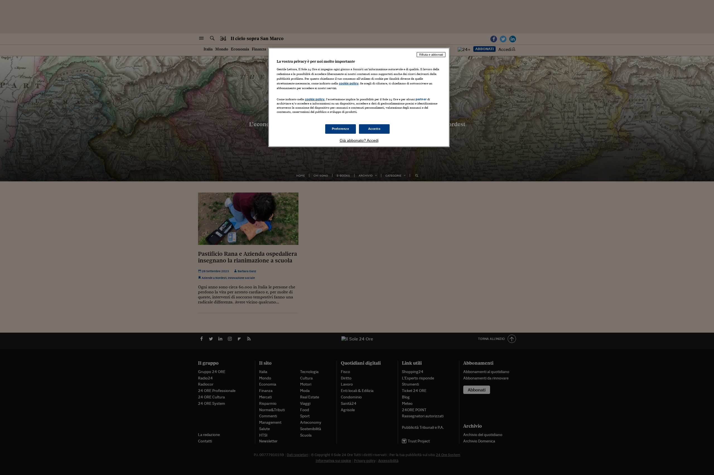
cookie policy (348, 83)
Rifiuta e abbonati (431, 54)
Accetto (374, 128)
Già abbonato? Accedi (359, 140)
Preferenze (340, 128)
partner (421, 99)
